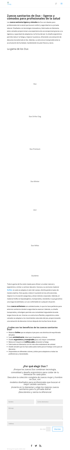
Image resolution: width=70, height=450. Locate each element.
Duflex (9, 290)
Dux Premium (35, 149)
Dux (34, 84)
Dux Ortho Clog (35, 116)
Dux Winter (35, 181)
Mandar (57, 429)
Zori (35, 210)
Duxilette (35, 276)
